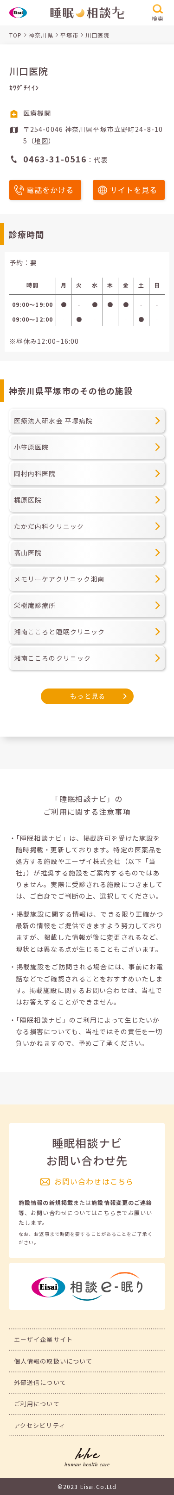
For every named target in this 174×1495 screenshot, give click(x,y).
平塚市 (69, 35)
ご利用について (37, 1403)
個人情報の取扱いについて (53, 1361)
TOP (15, 35)
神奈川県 (41, 35)
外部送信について (40, 1382)
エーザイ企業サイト (43, 1339)
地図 (41, 140)
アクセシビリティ (39, 1425)
